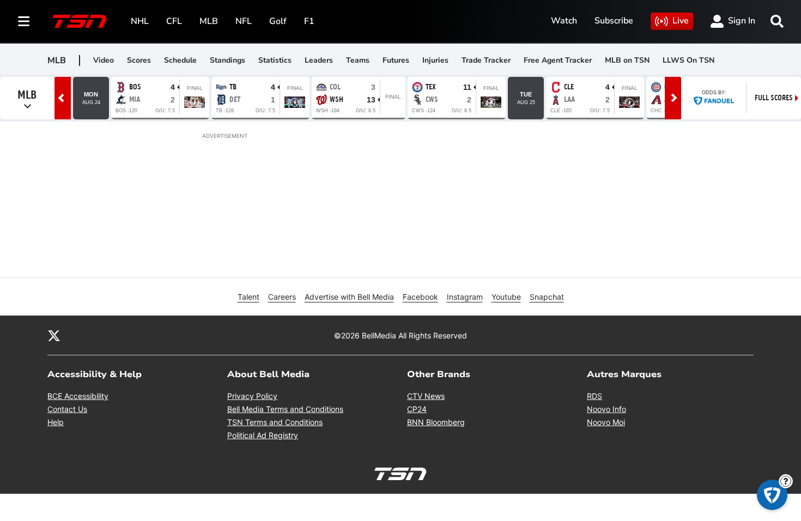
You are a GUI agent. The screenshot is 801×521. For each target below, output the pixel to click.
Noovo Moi (606, 422)
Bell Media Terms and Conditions (285, 409)
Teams (357, 60)
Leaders (319, 60)
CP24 (417, 409)
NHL (140, 21)
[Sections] (24, 21)
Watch (564, 21)
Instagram (465, 296)
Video (103, 60)
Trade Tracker (486, 60)
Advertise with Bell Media (349, 296)
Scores (139, 60)
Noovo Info (606, 409)
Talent (248, 296)
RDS (594, 396)
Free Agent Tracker (558, 60)
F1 (309, 21)
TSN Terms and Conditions (275, 422)
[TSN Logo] (79, 21)
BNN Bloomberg (436, 422)
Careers (282, 296)
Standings (227, 60)
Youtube (506, 296)
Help (55, 422)
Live (680, 21)
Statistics (275, 60)
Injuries (435, 60)
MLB (208, 21)
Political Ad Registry (262, 435)
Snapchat (547, 296)
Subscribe (613, 21)
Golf (278, 21)
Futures (396, 60)
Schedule (180, 60)
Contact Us (67, 409)
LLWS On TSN (688, 60)
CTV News (426, 396)
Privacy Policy (252, 396)
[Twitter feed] (53, 335)
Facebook (420, 296)
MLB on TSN (627, 60)
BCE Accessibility (77, 396)
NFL (243, 21)
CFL (174, 21)
